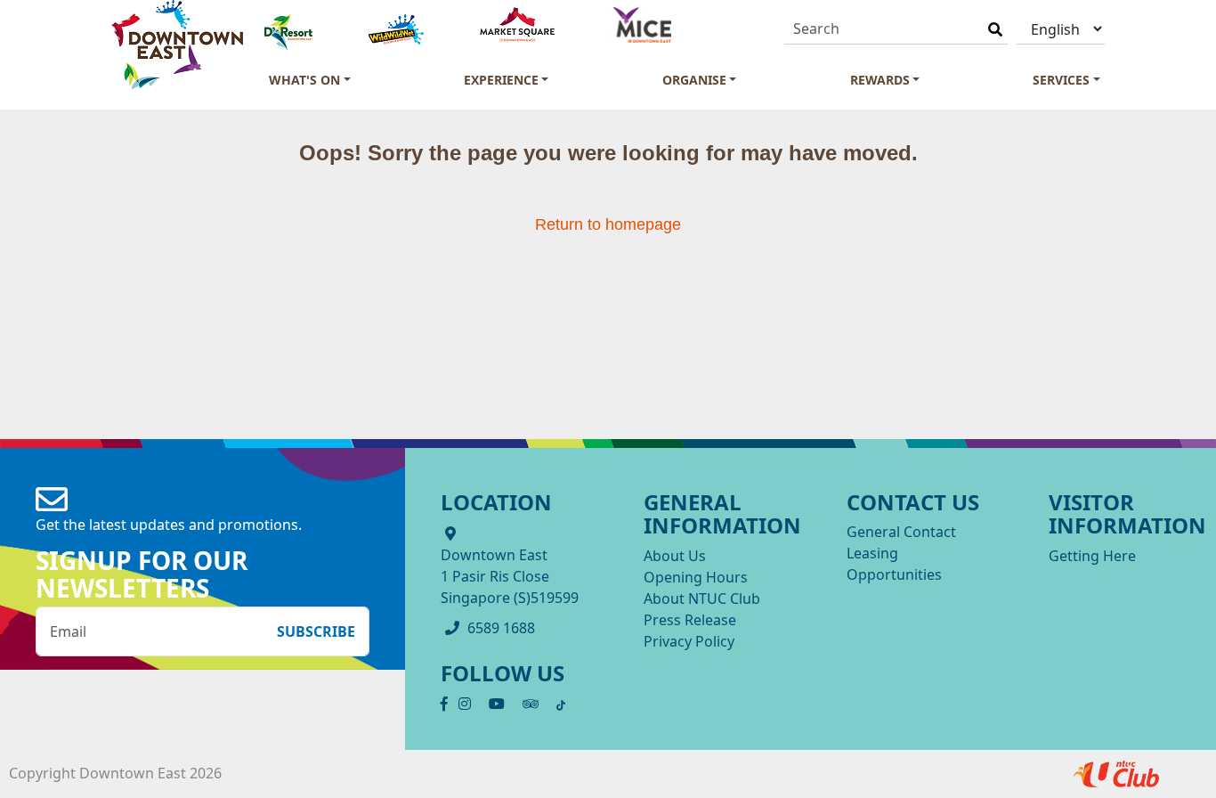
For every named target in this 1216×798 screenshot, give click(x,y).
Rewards (880, 79)
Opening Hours (696, 577)
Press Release (690, 620)
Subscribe (316, 631)
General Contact (901, 532)
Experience (501, 79)
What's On (304, 79)
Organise (694, 79)
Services (1061, 79)
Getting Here (1092, 556)
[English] (1061, 29)
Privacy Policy (689, 641)
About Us (675, 556)
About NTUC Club (702, 598)
